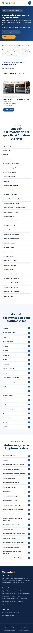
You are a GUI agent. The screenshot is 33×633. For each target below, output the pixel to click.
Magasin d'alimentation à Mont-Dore (12, 601)
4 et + (22, 73)
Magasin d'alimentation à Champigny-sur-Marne (16, 593)
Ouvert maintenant (10, 73)
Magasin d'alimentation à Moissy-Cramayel (14, 599)
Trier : (3, 68)
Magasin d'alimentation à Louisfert (12, 604)
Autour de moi (9, 37)
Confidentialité (22, 626)
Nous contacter (6, 618)
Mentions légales (10, 626)
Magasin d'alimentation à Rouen (11, 596)
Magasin (9, 3)
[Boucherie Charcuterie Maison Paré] (16, 87)
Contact (26, 628)
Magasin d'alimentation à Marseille (12, 591)
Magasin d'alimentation (13, 27)
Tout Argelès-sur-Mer (11, 32)
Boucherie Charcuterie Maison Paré (16, 99)
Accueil (3, 27)
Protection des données (11, 628)
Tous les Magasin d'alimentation (11, 612)
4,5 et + (6, 77)
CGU (17, 626)
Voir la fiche (8, 110)
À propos (20, 628)
